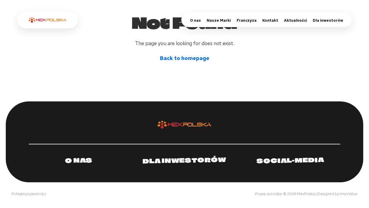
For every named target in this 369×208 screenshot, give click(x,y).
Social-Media (290, 160)
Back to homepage (184, 58)
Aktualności (295, 20)
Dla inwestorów (328, 20)
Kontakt (270, 20)
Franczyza (247, 20)
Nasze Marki (219, 20)
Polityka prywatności (29, 193)
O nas (195, 20)
